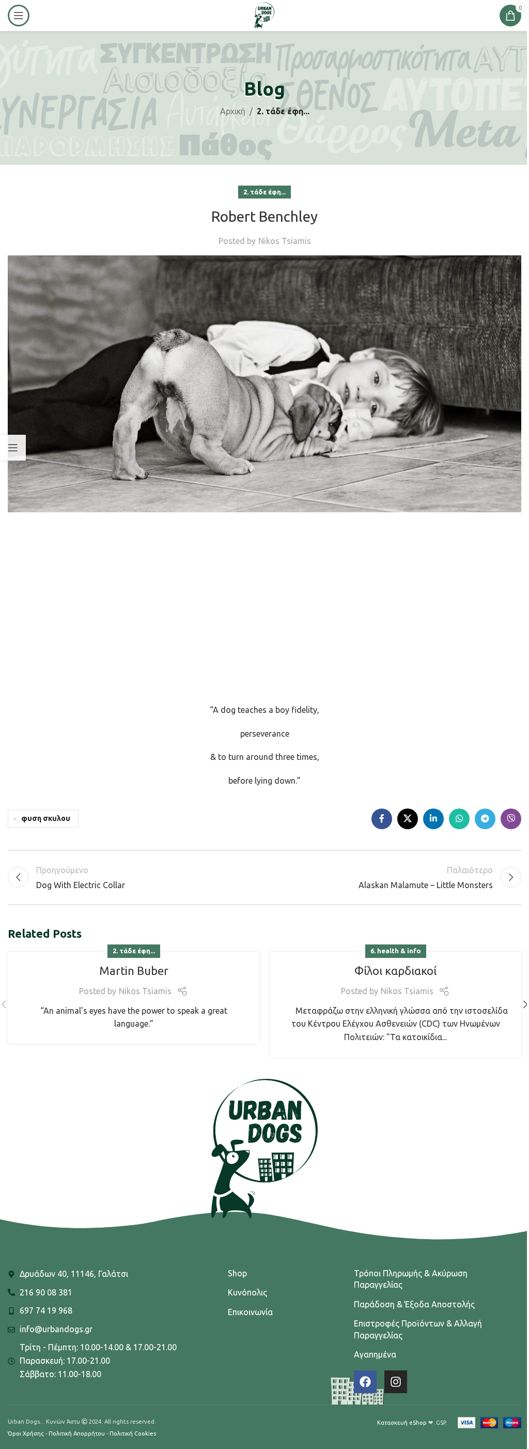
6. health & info (395, 950)
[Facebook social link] (381, 819)
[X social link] (407, 819)
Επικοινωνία (250, 1312)
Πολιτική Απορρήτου (77, 1433)
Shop (237, 1273)
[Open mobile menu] (19, 15)
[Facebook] (365, 1381)
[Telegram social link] (485, 819)
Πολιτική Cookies (133, 1433)
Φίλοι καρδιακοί (395, 970)
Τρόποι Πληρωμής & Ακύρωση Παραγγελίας (411, 1279)
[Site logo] (264, 14)
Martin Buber (133, 970)
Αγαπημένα (375, 1354)
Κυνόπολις (247, 1292)
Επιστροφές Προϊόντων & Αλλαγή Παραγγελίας (418, 1329)
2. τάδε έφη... (283, 111)
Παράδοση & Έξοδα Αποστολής (414, 1304)
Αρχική (232, 111)
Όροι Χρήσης (26, 1433)
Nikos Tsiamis (284, 241)
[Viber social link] (511, 819)
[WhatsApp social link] (459, 819)
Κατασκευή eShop (402, 1423)
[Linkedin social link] (433, 819)
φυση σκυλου (45, 818)
